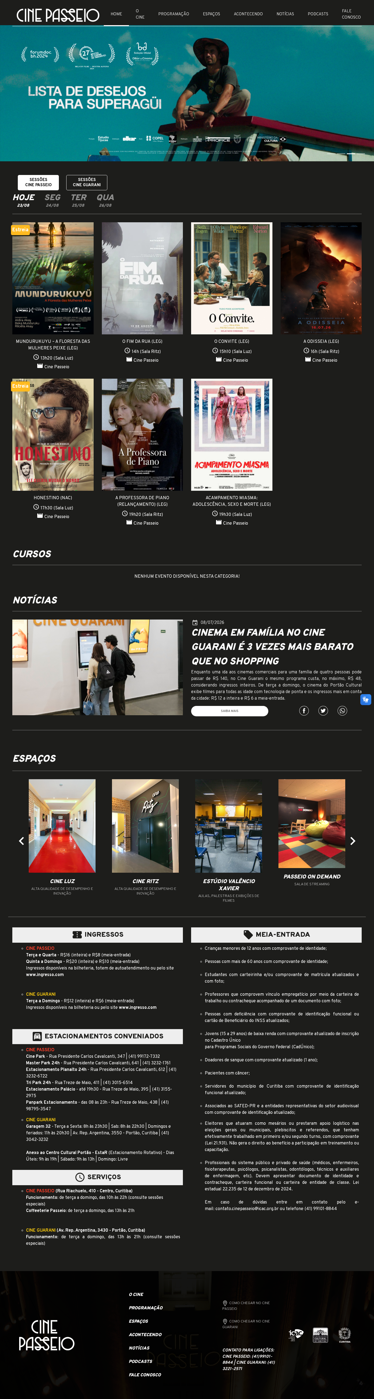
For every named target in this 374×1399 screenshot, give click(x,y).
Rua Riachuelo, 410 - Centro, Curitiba (94, 1191)
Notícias (285, 14)
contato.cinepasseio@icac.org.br (247, 1209)
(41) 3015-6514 (118, 1083)
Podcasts (318, 14)
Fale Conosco (351, 14)
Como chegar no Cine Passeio (246, 1306)
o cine (136, 1295)
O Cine (140, 14)
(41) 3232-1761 (156, 1063)
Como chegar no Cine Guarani (246, 1324)
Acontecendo (248, 14)
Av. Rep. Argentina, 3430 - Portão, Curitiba (100, 1230)
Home (116, 14)
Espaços (211, 14)
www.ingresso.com (45, 975)
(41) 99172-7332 (144, 1056)
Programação (173, 14)
